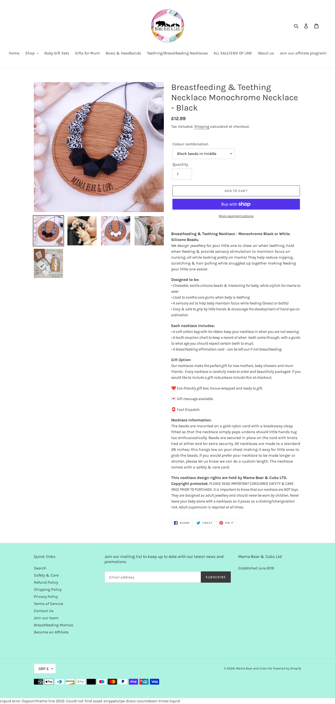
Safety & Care (46, 575)
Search (40, 568)
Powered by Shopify (287, 668)
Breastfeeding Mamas (53, 625)
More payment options (236, 216)
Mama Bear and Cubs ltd (254, 668)
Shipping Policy (48, 589)
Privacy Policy (46, 596)
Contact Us (43, 610)
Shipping (201, 126)
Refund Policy (46, 582)
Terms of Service (48, 603)
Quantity (180, 164)
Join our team (46, 618)
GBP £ (44, 668)
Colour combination (190, 144)
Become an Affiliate (51, 632)
